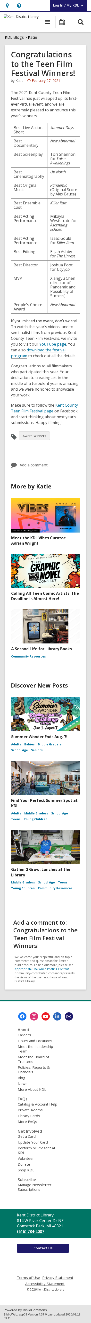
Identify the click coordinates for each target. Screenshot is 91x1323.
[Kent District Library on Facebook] (22, 1016)
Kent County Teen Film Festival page (44, 408)
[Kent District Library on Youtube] (45, 1016)
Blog (21, 1077)
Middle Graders (50, 744)
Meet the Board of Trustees (33, 1059)
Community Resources (28, 656)
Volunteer (26, 1158)
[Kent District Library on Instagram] (34, 1016)
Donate (24, 1164)
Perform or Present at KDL (36, 1150)
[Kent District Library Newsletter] (69, 1016)
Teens (16, 819)
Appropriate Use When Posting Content (42, 969)
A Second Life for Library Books (41, 648)
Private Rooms (30, 1109)
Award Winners (34, 436)
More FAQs (27, 1121)
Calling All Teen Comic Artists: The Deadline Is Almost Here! (45, 596)
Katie (32, 37)
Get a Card (27, 1136)
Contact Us (42, 1248)
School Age (19, 750)
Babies (29, 744)
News (22, 1083)
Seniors (37, 750)
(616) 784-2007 (30, 1231)
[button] (7, 5)
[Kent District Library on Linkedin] (57, 1016)
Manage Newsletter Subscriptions (34, 1187)
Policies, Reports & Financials (34, 1069)
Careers (24, 1034)
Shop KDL (26, 1170)
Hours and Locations (35, 1040)
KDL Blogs (14, 37)
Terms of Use (28, 1277)
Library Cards (29, 1115)
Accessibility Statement (45, 1283)
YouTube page (52, 344)
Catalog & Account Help (37, 1104)
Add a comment (34, 465)
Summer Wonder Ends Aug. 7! (39, 736)
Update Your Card (33, 1142)
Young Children (35, 819)
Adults (16, 744)
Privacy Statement (57, 1277)
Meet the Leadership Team (35, 1048)
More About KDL (32, 1089)
